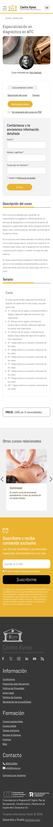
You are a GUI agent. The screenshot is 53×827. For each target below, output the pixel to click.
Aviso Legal (8, 693)
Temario (36, 95)
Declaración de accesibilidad (17, 702)
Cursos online (9, 726)
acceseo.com (32, 819)
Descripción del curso (17, 95)
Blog (5, 744)
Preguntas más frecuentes (16, 684)
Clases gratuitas (11, 730)
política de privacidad (40, 604)
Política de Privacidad (13, 688)
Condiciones (9, 679)
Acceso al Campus (12, 735)
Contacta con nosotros (14, 775)
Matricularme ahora (20, 104)
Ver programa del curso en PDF (27, 112)
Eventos (7, 739)
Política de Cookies (12, 697)
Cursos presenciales (13, 721)
